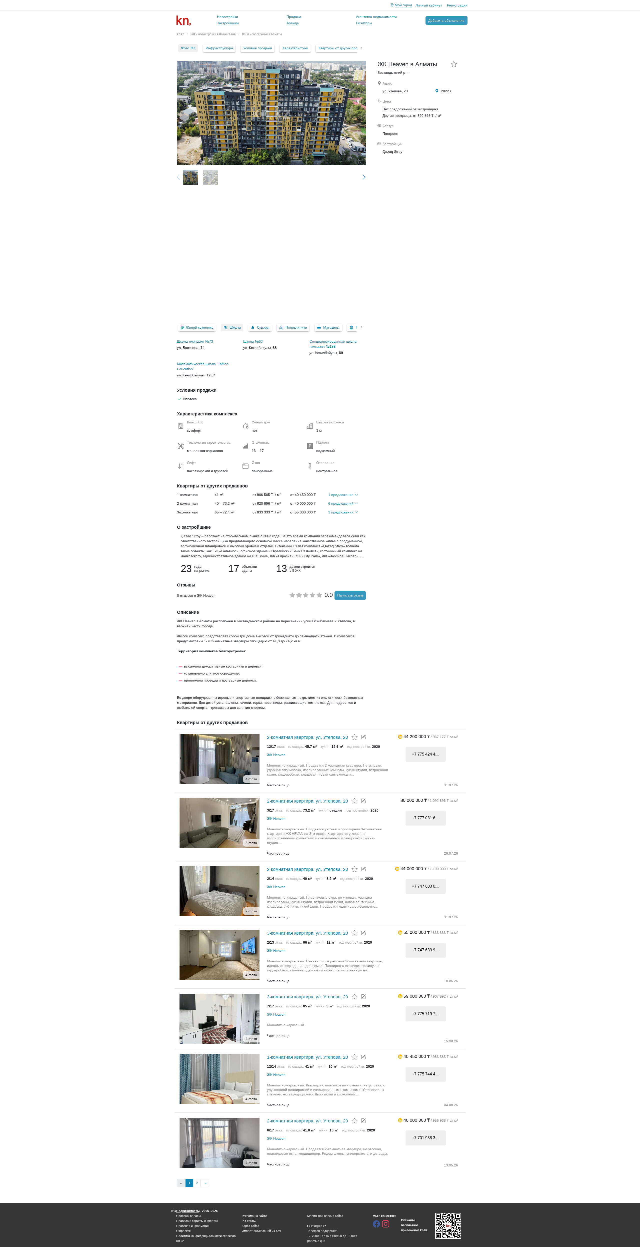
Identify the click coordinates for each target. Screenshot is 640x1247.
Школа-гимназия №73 (195, 341)
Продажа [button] (293, 17)
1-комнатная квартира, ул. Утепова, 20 (307, 1057)
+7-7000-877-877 (319, 1236)
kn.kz (180, 34)
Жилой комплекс (199, 327)
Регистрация (457, 5)
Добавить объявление (446, 21)
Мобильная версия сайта (325, 1216)
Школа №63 (253, 341)
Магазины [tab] (331, 327)
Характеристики (295, 48)
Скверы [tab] (263, 327)
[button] (400, 736)
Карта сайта (250, 1226)
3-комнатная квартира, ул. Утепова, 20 (307, 933)
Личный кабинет (429, 5)
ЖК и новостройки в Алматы (262, 34)
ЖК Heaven (276, 755)
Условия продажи (257, 48)
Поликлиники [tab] (296, 327)
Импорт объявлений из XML (262, 1231)
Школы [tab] (235, 327)
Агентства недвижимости (376, 17)
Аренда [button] (292, 23)
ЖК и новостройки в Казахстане (213, 34)
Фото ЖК (188, 48)
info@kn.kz (318, 1226)
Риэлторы (364, 23)
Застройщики (228, 23)
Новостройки (227, 17)
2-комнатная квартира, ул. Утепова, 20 (307, 737)
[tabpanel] (271, 358)
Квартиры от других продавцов (343, 48)
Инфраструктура (219, 48)
